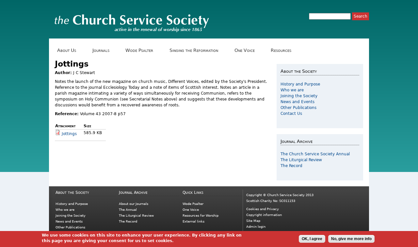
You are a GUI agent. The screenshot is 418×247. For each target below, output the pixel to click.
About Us (65, 50)
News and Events (297, 102)
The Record (291, 165)
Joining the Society (299, 96)
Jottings (69, 133)
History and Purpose (300, 84)
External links (193, 221)
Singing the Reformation (192, 50)
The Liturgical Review (301, 160)
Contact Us (291, 113)
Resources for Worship (200, 215)
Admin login (255, 226)
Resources (279, 50)
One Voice (243, 50)
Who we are (292, 90)
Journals (99, 50)
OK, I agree (312, 239)
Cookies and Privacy (262, 209)
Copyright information (264, 215)
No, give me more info (351, 239)
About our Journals (133, 204)
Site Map (253, 221)
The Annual (128, 209)
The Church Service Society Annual (315, 154)
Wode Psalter (138, 50)
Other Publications (298, 107)
